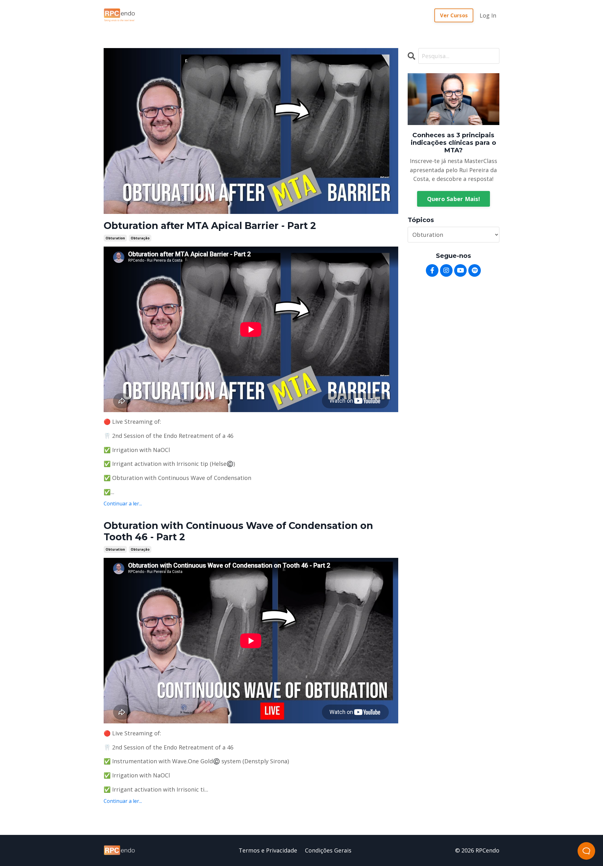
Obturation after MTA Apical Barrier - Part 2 (210, 225)
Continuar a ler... (123, 503)
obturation (115, 238)
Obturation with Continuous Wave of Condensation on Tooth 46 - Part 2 (238, 531)
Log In (488, 15)
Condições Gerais (328, 850)
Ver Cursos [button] (454, 15)
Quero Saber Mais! (453, 199)
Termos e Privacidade (268, 850)
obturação (140, 238)
